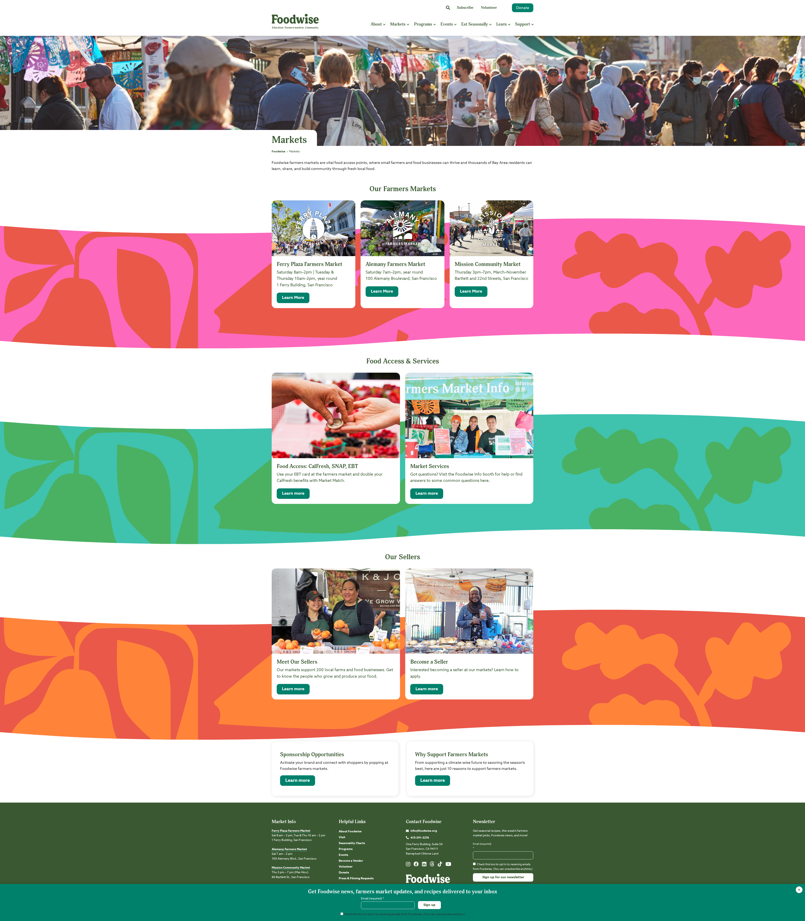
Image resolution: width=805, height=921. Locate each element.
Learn (501, 24)
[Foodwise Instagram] (408, 865)
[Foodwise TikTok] (440, 865)
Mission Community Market (291, 867)
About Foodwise (350, 831)
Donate (522, 8)
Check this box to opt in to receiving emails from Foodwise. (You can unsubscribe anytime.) (404, 914)
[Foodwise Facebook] (416, 865)
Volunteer (489, 7)
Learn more (297, 780)
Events (446, 24)
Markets (397, 24)
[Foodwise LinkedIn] (424, 865)
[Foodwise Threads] (432, 865)
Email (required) (482, 846)
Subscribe (465, 7)
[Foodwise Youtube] (448, 865)
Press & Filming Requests (356, 878)
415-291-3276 (419, 837)
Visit (342, 837)
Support (522, 24)
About (376, 24)
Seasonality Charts (352, 843)
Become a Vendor (351, 860)
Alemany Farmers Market (289, 849)
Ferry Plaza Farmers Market (291, 830)
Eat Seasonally (474, 24)
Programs (423, 24)
